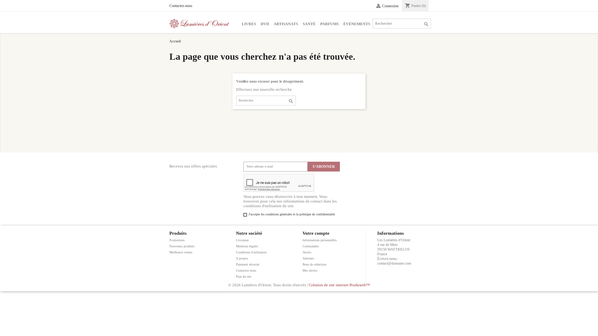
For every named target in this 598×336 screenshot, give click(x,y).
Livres (249, 24)
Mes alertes (310, 270)
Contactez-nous (180, 6)
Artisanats (286, 24)
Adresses (308, 258)
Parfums (329, 24)
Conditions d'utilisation (251, 252)
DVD (265, 24)
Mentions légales (247, 246)
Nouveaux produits (181, 246)
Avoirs (307, 252)
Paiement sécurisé (247, 264)
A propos (242, 258)
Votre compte (316, 233)
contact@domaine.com (394, 263)
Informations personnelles (320, 240)
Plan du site (243, 276)
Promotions (177, 240)
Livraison (242, 240)
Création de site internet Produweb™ (339, 285)
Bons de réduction (314, 264)
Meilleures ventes (180, 252)
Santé (309, 24)
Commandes (311, 246)
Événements (356, 24)
